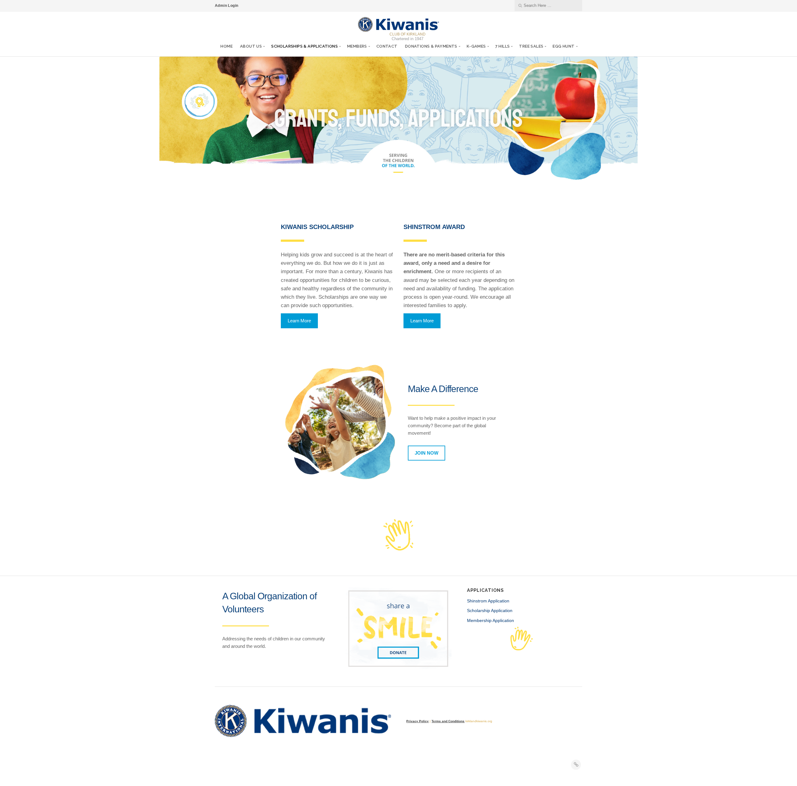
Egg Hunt (563, 46)
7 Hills (502, 46)
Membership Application (490, 620)
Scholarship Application (489, 610)
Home (226, 46)
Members (357, 46)
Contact (387, 46)
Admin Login (226, 5)
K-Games (476, 46)
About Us (251, 46)
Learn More (299, 320)
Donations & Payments (431, 46)
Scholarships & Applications (304, 46)
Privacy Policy (417, 721)
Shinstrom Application (488, 600)
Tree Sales (531, 46)
